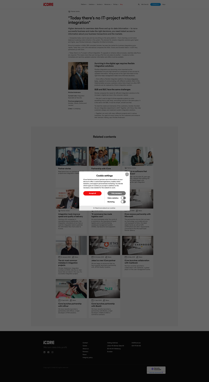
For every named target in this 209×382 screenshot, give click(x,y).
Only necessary (116, 193)
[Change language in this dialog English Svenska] (127, 174)
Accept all (92, 193)
